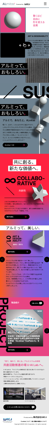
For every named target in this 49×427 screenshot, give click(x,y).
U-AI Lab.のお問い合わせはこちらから (18, 407)
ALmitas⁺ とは (9, 145)
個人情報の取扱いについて (39, 421)
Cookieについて (26, 421)
